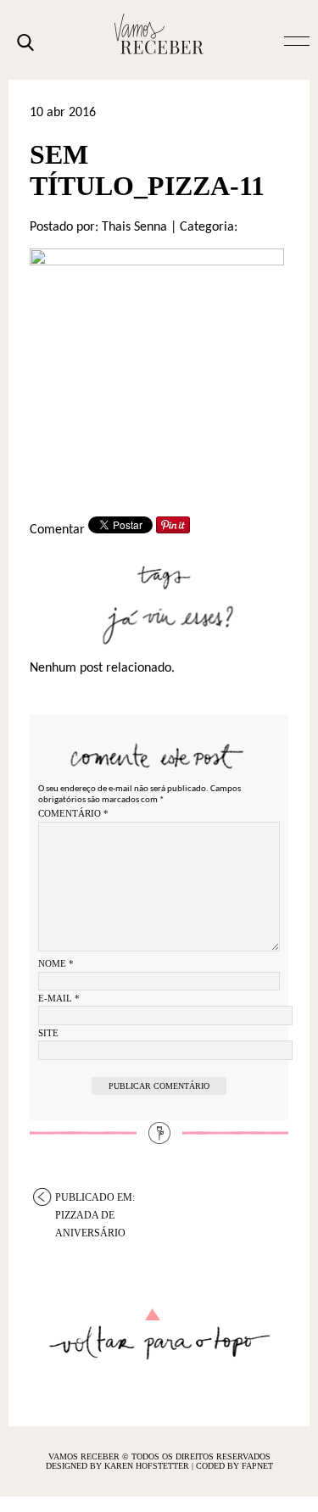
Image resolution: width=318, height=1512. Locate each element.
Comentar (57, 530)
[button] (297, 39)
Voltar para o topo (159, 1334)
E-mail (59, 998)
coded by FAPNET (234, 1465)
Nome (56, 963)
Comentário (73, 813)
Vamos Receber (159, 34)
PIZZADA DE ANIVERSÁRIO (95, 1198)
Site (48, 1033)
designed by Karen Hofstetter (119, 1465)
